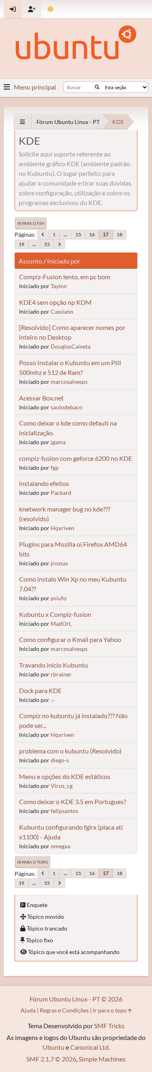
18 (119, 234)
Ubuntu (53, 1047)
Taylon (59, 285)
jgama (58, 442)
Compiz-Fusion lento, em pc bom (64, 276)
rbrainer (61, 674)
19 (21, 244)
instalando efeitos (44, 483)
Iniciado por (63, 261)
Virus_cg (62, 785)
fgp (55, 467)
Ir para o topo (32, 862)
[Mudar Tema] (50, 9)
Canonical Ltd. (90, 1047)
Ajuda (28, 1010)
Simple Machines (102, 1059)
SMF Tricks (109, 1025)
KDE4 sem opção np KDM (55, 302)
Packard (61, 492)
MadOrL (61, 623)
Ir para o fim (30, 223)
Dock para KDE (40, 690)
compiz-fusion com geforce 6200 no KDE (75, 458)
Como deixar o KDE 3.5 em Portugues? (72, 801)
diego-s (60, 760)
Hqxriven (62, 527)
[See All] (22, 121)
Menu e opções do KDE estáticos (64, 776)
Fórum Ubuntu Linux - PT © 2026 (76, 999)
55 (47, 244)
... (65, 234)
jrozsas (59, 563)
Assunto (30, 261)
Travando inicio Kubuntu (53, 665)
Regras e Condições (64, 1010)
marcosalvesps (69, 381)
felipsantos (64, 810)
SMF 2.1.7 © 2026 (51, 1059)
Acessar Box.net (41, 398)
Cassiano (62, 311)
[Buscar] (97, 87)
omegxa (60, 846)
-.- (53, 699)
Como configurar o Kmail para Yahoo (70, 639)
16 (92, 234)
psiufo (58, 598)
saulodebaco (66, 407)
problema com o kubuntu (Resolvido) (70, 751)
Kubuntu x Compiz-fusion (55, 614)
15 (78, 234)
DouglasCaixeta (70, 346)
